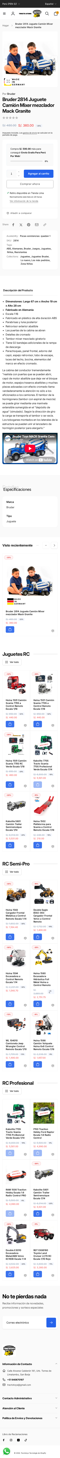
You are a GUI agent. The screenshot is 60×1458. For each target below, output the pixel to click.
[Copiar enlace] (44, 224)
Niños (10, 252)
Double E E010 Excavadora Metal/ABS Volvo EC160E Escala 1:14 (16, 1254)
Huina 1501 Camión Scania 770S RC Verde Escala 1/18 (16, 763)
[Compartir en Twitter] (21, 224)
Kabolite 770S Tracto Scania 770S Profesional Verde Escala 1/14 (42, 765)
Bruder (8, 93)
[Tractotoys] (9, 1355)
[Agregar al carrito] (10, 629)
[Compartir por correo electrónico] (37, 225)
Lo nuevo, (26, 260)
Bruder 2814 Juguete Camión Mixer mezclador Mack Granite (25, 613)
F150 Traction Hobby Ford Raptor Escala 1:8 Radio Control (43, 1133)
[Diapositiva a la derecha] (54, 59)
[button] (4, 13)
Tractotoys (25, 1453)
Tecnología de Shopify (37, 1453)
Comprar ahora (30, 183)
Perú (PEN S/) (9, 3)
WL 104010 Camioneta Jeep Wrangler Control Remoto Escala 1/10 (16, 1045)
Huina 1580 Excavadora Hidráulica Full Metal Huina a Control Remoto (42, 979)
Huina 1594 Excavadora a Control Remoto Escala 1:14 (14, 978)
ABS (9, 248)
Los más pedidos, (40, 260)
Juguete (11, 521)
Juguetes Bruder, (40, 256)
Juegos (36, 248)
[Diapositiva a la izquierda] (5, 59)
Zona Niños (27, 263)
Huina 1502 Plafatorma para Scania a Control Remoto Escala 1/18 (43, 825)
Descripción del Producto (18, 290)
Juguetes (46, 248)
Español (49, 3)
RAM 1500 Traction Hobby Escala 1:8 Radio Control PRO (16, 1192)
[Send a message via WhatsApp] (7, 1451)
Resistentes (20, 252)
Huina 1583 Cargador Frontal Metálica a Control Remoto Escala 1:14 (16, 914)
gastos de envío (30, 133)
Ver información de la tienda (24, 201)
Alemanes (17, 248)
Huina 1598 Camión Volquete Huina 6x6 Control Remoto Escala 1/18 (43, 1045)
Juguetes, (25, 256)
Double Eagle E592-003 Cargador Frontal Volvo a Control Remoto (42, 915)
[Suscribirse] (51, 1322)
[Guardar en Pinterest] (28, 224)
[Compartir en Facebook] (13, 224)
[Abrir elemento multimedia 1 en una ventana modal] (30, 59)
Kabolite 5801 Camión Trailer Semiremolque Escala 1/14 (14, 825)
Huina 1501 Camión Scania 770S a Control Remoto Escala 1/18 (16, 704)
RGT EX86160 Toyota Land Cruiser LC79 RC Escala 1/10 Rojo (42, 1254)
